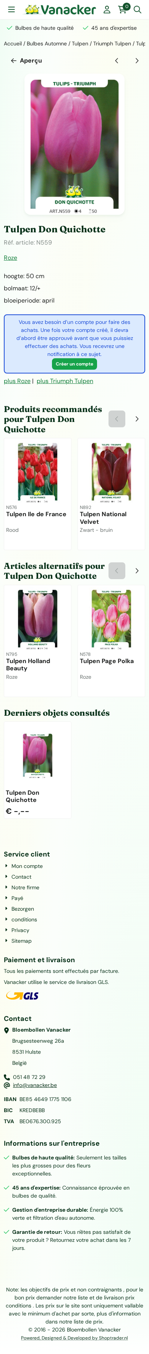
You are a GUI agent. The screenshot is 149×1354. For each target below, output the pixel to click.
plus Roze (17, 381)
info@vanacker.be (35, 1085)
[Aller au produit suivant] (136, 60)
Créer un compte (74, 364)
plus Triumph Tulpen (65, 381)
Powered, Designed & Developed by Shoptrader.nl (74, 1338)
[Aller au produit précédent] (117, 60)
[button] (11, 9)
